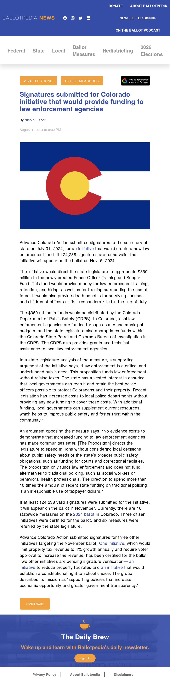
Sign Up (84, 658)
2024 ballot (84, 514)
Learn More (35, 603)
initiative (86, 248)
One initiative (111, 543)
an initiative (112, 567)
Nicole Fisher (34, 119)
